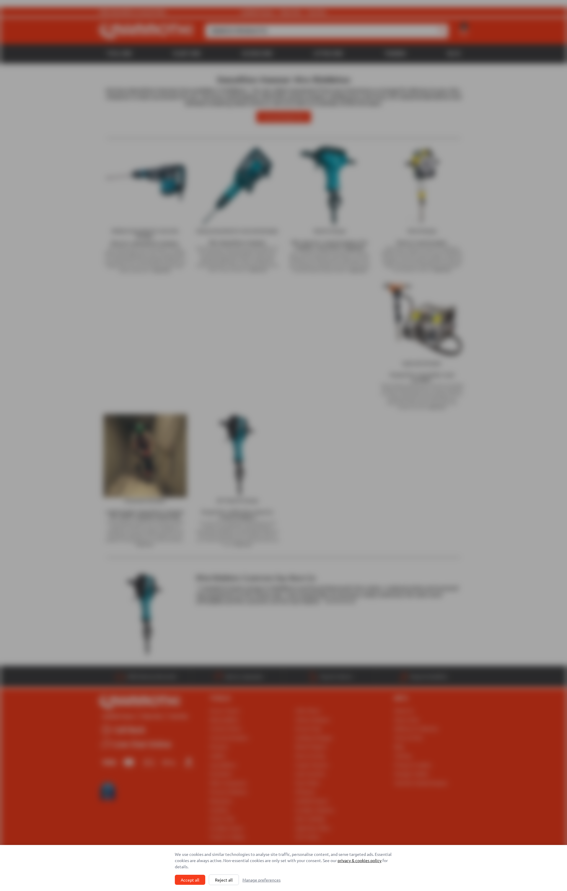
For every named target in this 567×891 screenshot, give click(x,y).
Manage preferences (261, 880)
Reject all (224, 879)
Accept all (190, 879)
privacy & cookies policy (360, 860)
